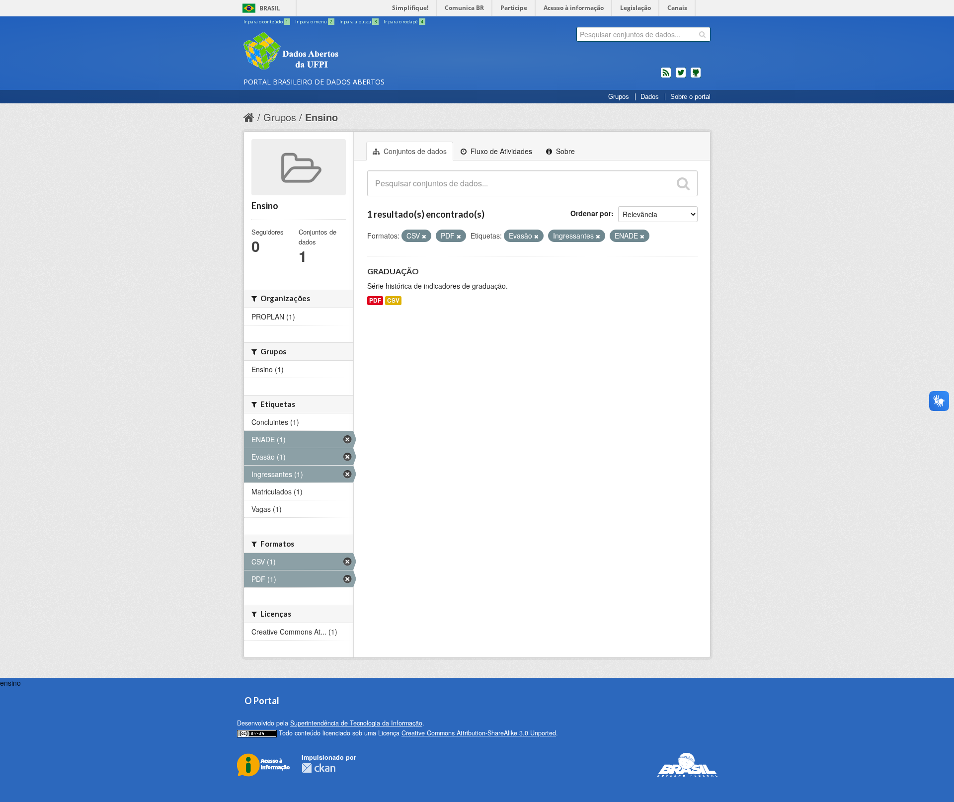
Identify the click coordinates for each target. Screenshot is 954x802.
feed (666, 76)
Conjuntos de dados (414, 151)
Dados (649, 96)
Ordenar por (590, 213)
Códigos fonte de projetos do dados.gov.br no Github (696, 76)
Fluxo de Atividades (500, 151)
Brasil (269, 8)
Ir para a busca (358, 21)
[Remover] (424, 236)
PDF (375, 300)
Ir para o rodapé (403, 21)
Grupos (618, 96)
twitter (681, 76)
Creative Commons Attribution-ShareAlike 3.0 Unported (478, 732)
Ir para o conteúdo (265, 21)
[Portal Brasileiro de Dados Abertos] (350, 52)
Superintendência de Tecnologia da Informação (356, 723)
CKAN (318, 768)
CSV (393, 300)
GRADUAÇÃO (393, 271)
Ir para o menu (313, 21)
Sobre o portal (690, 96)
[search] (702, 34)
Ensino (321, 117)
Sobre (564, 151)
